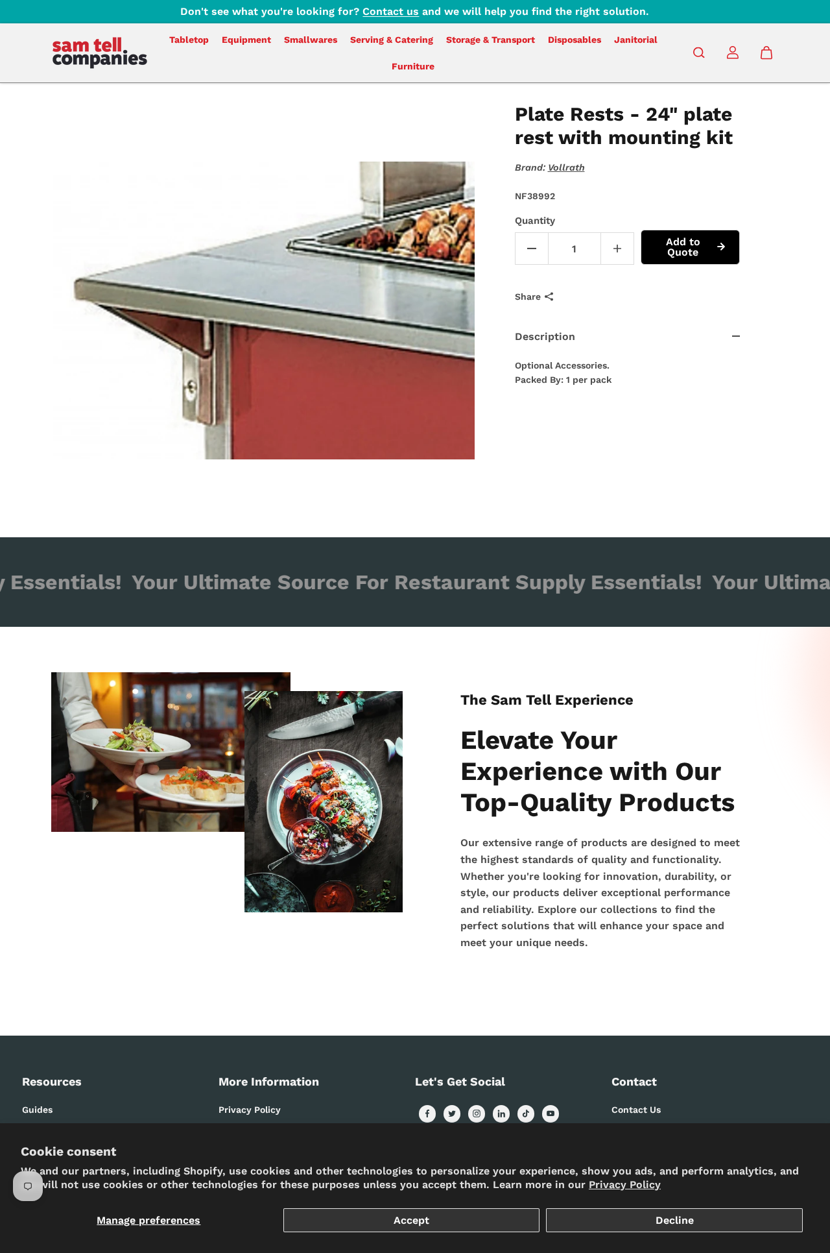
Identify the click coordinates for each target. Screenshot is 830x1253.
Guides (37, 1109)
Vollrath (566, 167)
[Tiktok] (526, 1113)
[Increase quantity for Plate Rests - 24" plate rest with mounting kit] (617, 248)
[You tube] (550, 1113)
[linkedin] (501, 1113)
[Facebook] (427, 1113)
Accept (411, 1220)
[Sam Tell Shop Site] (99, 52)
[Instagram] (476, 1113)
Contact (634, 1081)
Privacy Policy (625, 1184)
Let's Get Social (460, 1081)
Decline (675, 1220)
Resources (52, 1081)
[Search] (699, 52)
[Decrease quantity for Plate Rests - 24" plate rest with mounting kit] (532, 248)
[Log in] (732, 52)
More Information (269, 1081)
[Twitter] (452, 1113)
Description (545, 336)
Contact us (390, 11)
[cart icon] (766, 52)
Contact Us (636, 1109)
